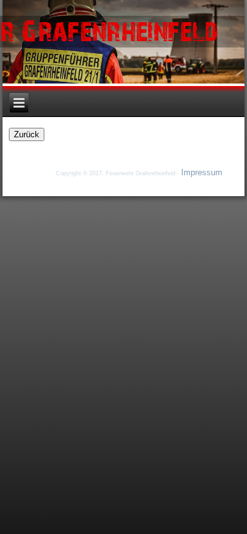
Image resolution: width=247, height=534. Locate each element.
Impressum (201, 172)
